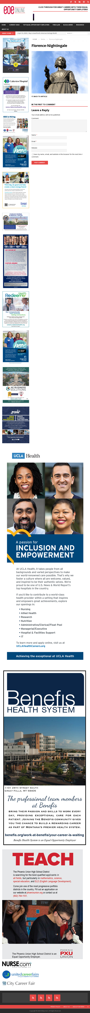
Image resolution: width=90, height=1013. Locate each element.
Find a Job (56, 25)
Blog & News (68, 25)
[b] (57, 997)
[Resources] (88, 2)
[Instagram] (84, 2)
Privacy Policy (55, 1006)
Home (4, 25)
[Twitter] (75, 2)
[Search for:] (77, 33)
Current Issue (14, 25)
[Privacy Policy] (33, 997)
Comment (35, 118)
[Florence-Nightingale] (60, 92)
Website (34, 148)
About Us (5, 29)
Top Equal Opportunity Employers (36, 25)
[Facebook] (71, 2)
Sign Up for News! (78, 1006)
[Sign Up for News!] (49, 997)
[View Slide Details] (60, 17)
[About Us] (41, 997)
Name (34, 135)
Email (34, 141)
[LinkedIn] (79, 2)
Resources (80, 25)
